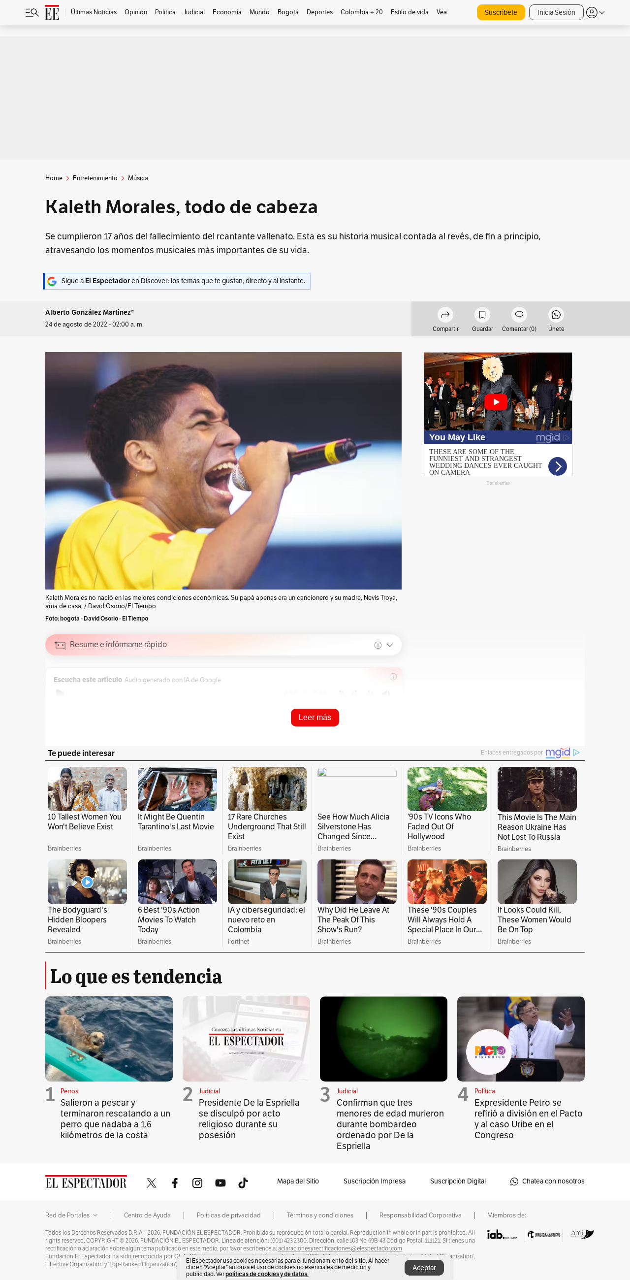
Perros (69, 1091)
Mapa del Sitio (298, 1181)
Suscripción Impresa (375, 1181)
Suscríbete (501, 12)
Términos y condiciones (320, 1215)
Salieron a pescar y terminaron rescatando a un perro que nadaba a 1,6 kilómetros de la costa (115, 1119)
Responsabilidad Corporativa (420, 1215)
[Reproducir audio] (60, 694)
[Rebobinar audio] (340, 693)
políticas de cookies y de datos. (267, 1274)
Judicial (209, 1091)
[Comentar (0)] (519, 316)
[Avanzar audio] (355, 693)
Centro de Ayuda (147, 1215)
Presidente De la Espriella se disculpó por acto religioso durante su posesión (249, 1119)
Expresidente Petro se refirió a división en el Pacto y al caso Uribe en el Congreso (528, 1119)
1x (370, 693)
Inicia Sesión (556, 12)
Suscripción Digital (458, 1181)
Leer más (315, 717)
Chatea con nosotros (553, 1181)
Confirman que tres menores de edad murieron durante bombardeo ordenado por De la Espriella (390, 1124)
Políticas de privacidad (229, 1215)
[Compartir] (445, 316)
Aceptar (424, 1268)
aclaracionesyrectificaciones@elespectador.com (340, 1248)
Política (484, 1091)
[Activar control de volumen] (386, 694)
